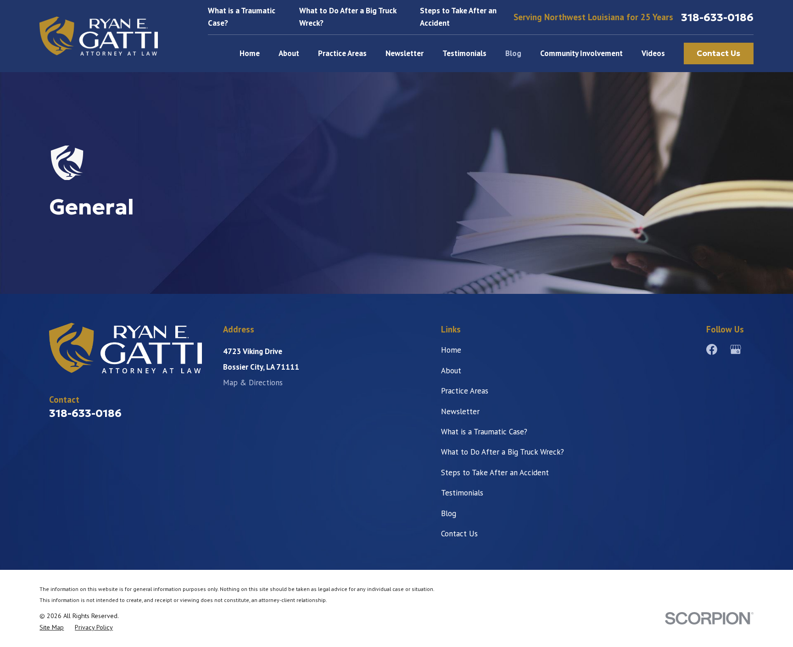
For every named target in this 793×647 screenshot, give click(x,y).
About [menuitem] (289, 53)
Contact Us (718, 53)
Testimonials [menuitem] (464, 53)
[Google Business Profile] (735, 349)
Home (451, 350)
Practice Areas (464, 391)
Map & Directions (253, 382)
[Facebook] (711, 349)
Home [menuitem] (250, 53)
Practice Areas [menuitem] (342, 53)
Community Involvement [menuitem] (581, 53)
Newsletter (460, 411)
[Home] (98, 36)
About (451, 371)
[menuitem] (51, 627)
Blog (448, 513)
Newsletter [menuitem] (404, 53)
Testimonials (462, 493)
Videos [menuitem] (653, 53)
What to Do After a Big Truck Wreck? (502, 452)
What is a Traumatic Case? (484, 432)
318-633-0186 (717, 17)
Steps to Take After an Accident (495, 472)
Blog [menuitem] (513, 53)
